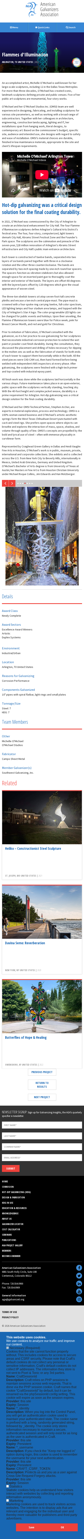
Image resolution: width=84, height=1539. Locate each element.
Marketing (16, 1500)
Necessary (25, 1348)
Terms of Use (9, 1312)
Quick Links (43, 27)
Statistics (16, 1486)
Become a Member (11, 1256)
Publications (9, 1240)
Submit (10, 1168)
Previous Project (42, 1072)
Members (6, 1250)
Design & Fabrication (13, 1197)
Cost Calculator (11, 1229)
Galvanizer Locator (12, 1224)
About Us (7, 1218)
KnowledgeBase (10, 1213)
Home (5, 1181)
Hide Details (11, 1529)
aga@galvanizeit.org (13, 1299)
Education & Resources (14, 1208)
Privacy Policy (10, 1317)
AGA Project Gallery (12, 1245)
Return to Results (42, 1084)
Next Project (42, 1097)
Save (31, 1527)
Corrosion (8, 1186)
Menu (15, 27)
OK (62, 1527)
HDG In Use (7, 1202)
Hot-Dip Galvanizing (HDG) (16, 1192)
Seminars (7, 1234)
